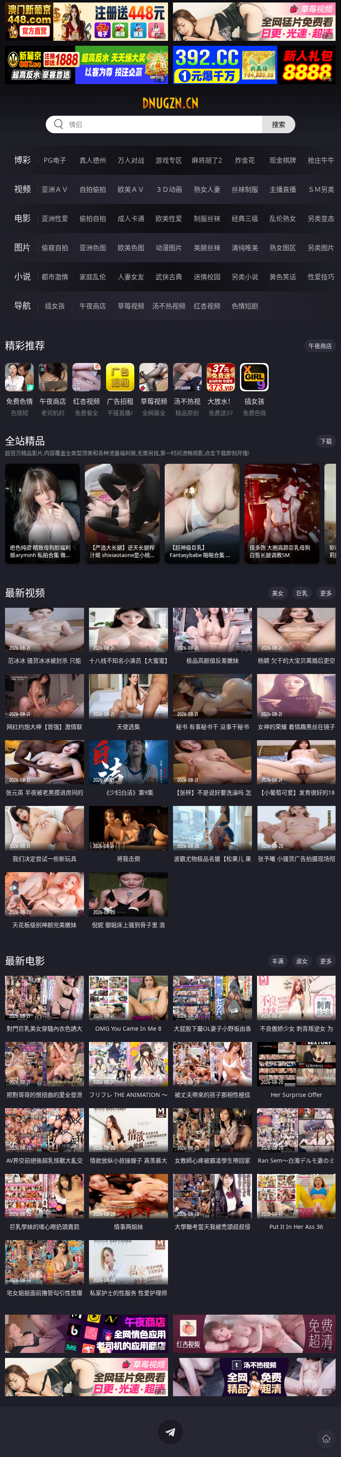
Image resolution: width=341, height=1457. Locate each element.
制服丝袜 (207, 218)
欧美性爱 (169, 218)
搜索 (278, 124)
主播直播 (282, 189)
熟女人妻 (207, 189)
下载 (326, 441)
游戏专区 (169, 160)
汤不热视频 (168, 306)
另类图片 (321, 247)
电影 (22, 218)
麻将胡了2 (207, 160)
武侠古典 (169, 276)
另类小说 (245, 276)
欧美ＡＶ (131, 189)
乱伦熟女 (282, 218)
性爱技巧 (321, 276)
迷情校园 (207, 276)
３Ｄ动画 (169, 189)
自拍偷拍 (92, 189)
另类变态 (321, 218)
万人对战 (131, 160)
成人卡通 (131, 218)
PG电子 (55, 160)
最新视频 (25, 592)
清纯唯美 (245, 247)
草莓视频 (131, 306)
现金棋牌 (282, 160)
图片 (22, 247)
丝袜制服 (245, 189)
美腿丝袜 (207, 247)
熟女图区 (282, 247)
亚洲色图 (92, 247)
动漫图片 (169, 247)
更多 (326, 593)
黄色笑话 (282, 276)
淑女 (302, 961)
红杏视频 (207, 306)
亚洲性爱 (55, 218)
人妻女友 (131, 276)
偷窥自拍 (55, 247)
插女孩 (55, 306)
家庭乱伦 (92, 276)
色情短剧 (245, 306)
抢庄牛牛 (321, 160)
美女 (278, 593)
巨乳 (302, 593)
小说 (22, 276)
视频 (22, 189)
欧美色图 (131, 247)
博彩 (22, 160)
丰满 (278, 961)
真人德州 (92, 160)
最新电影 (25, 960)
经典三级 (245, 218)
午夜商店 (92, 306)
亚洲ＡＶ (55, 189)
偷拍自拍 (92, 218)
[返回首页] (326, 1439)
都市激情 (55, 276)
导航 (22, 305)
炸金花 (245, 160)
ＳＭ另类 (321, 189)
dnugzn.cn (170, 103)
